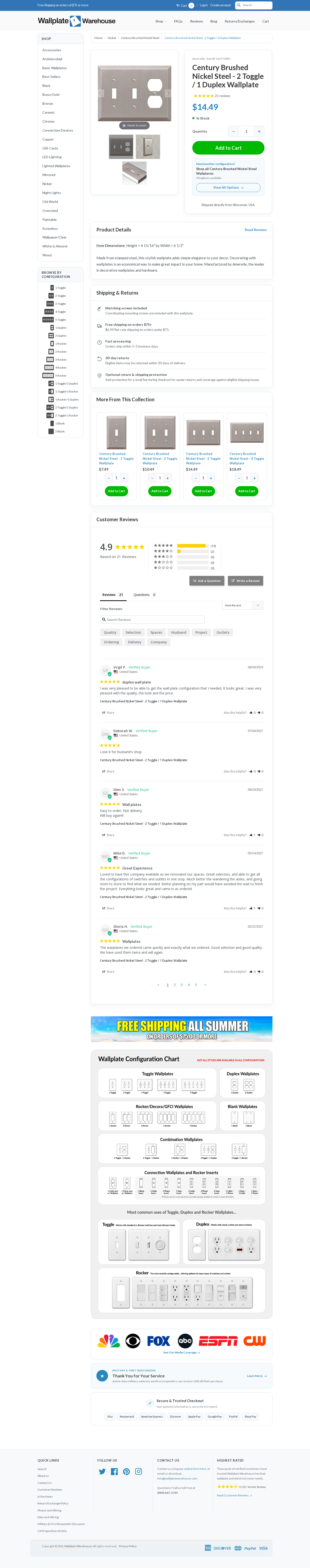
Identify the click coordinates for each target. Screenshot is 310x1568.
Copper (48, 139)
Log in (204, 5)
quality (110, 632)
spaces (156, 632)
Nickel (47, 184)
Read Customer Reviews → (234, 1495)
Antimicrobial (52, 59)
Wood (47, 255)
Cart (186, 5)
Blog (213, 21)
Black (46, 85)
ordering (111, 642)
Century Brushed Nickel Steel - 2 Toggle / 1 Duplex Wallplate (143, 701)
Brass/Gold (50, 94)
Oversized (50, 210)
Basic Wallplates (54, 68)
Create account (220, 5)
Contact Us (45, 1483)
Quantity (199, 131)
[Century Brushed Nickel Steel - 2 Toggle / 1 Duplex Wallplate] (148, 147)
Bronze (47, 103)
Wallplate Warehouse (78, 1546)
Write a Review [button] (248, 581)
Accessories (51, 50)
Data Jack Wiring (48, 1517)
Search (42, 1469)
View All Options (228, 187)
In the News (45, 1496)
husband (178, 632)
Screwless (50, 228)
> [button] (205, 984)
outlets (223, 632)
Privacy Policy (128, 1546)
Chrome (48, 121)
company (159, 642)
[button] (252, 713)
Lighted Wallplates (56, 166)
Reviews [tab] (109, 594)
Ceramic (48, 112)
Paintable (49, 219)
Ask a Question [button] (209, 581)
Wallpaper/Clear (54, 237)
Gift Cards (50, 148)
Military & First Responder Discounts (61, 1524)
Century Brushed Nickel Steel (140, 38)
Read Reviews (256, 230)
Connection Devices (57, 130)
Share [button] (110, 713)
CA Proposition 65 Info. (52, 1531)
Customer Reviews (50, 1489)
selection (133, 632)
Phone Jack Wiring (49, 1510)
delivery (134, 642)
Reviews (196, 21)
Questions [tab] (142, 594)
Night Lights (51, 193)
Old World (50, 202)
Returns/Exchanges (240, 21)
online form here (195, 1469)
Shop (159, 21)
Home (98, 38)
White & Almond (54, 246)
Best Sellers (51, 76)
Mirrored (48, 175)
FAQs (178, 21)
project (201, 632)
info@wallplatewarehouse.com (177, 1478)
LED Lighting (52, 157)
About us (43, 1476)
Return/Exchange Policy (53, 1503)
